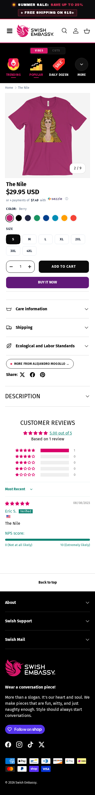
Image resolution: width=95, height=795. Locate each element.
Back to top (48, 582)
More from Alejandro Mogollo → (41, 364)
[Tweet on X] (22, 375)
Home (9, 87)
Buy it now (47, 282)
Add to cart (64, 266)
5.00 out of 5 (61, 433)
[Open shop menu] (9, 30)
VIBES (39, 50)
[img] (17, 503)
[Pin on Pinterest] (42, 375)
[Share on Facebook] (32, 375)
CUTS (56, 50)
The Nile (23, 87)
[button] (86, 31)
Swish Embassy (25, 782)
